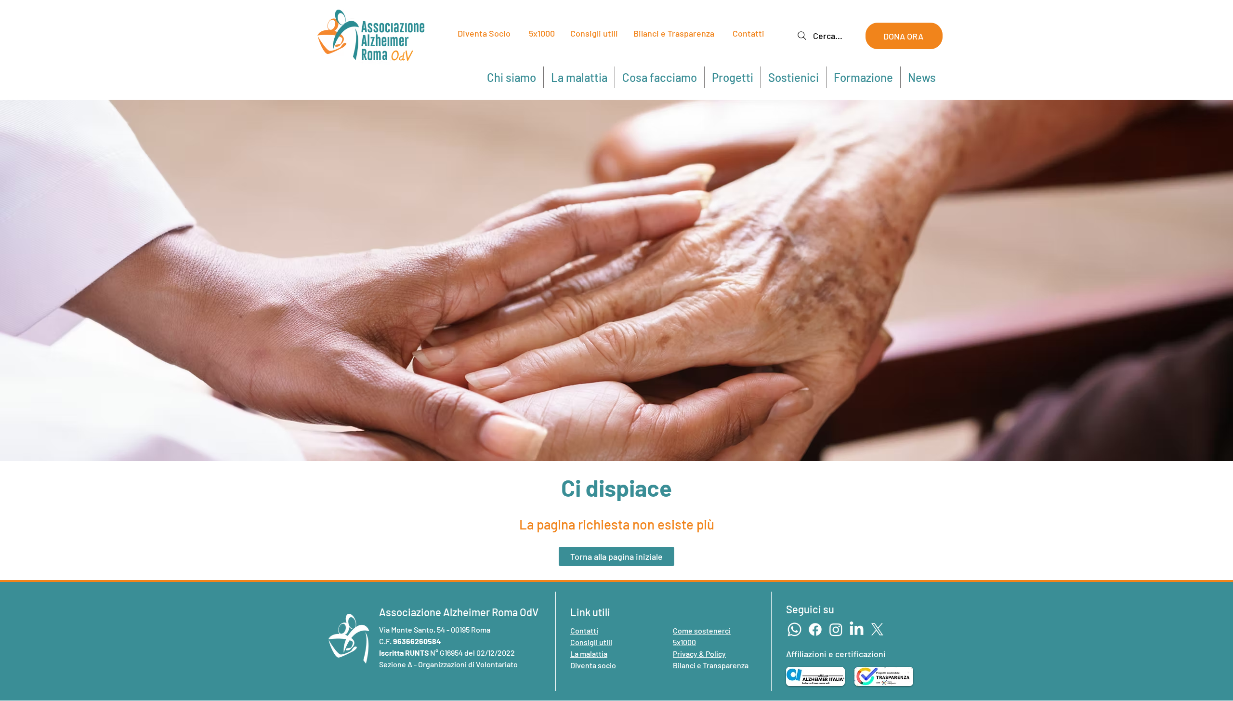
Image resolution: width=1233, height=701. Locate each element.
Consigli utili (594, 33)
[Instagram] (835, 629)
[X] (877, 629)
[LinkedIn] (856, 629)
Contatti (748, 33)
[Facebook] (815, 629)
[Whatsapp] (794, 629)
